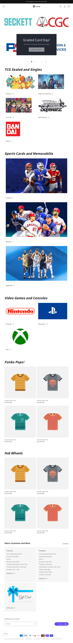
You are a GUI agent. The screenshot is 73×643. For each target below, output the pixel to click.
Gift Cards (10, 608)
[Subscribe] (34, 624)
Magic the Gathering (44, 94)
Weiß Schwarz (42, 117)
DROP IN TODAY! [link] (36, 49)
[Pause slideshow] (46, 62)
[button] (4, 6)
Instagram (66, 543)
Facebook (10, 573)
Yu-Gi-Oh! (9, 117)
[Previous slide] (27, 62)
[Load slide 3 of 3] (37, 61)
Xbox (7, 349)
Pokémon (9, 94)
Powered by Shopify (19, 639)
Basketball (9, 285)
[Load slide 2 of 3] (34, 61)
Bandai (8, 141)
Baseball (8, 242)
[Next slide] (41, 62)
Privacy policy (37, 638)
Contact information (56, 638)
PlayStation (42, 324)
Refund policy (29, 638)
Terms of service (46, 638)
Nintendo (9, 324)
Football (8, 198)
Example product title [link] (10, 400)
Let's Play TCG (11, 639)
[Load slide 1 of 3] (31, 61)
